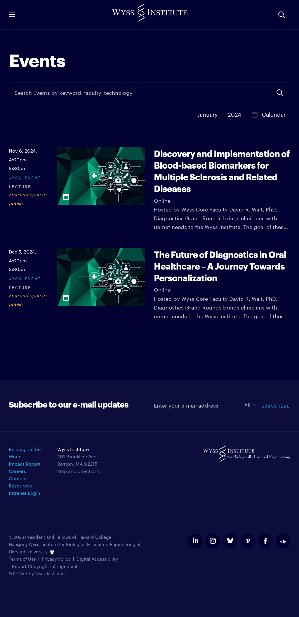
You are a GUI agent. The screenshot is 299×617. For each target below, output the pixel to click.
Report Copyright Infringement (45, 566)
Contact (18, 478)
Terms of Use (22, 559)
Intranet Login (24, 493)
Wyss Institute (149, 11)
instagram (213, 541)
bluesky (230, 541)
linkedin (195, 541)
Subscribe (275, 405)
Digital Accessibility (97, 559)
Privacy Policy (56, 559)
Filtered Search (280, 92)
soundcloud (283, 541)
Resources (20, 486)
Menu (11, 14)
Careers (17, 471)
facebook (265, 541)
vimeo (248, 541)
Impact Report (25, 464)
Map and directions (78, 471)
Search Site (281, 14)
